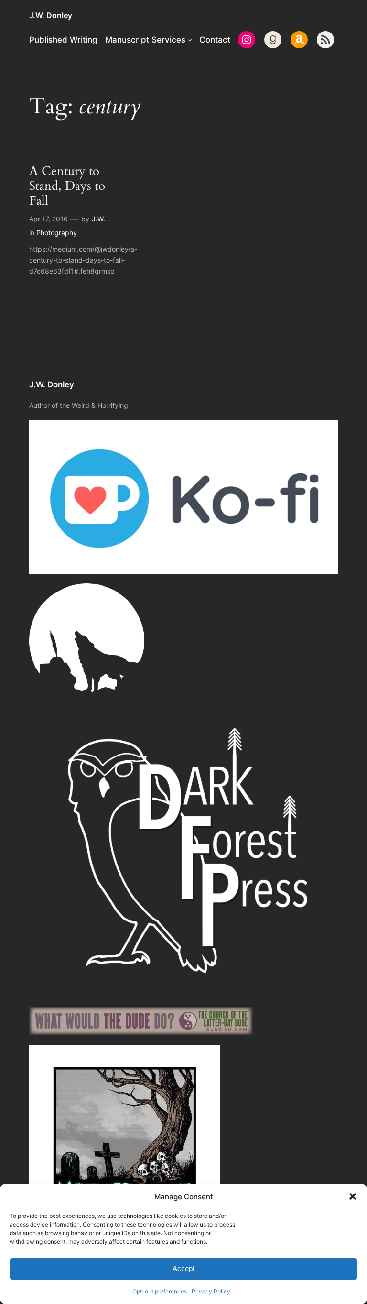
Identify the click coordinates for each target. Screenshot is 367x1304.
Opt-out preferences (159, 1291)
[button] (352, 1196)
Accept (183, 1268)
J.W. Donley (50, 15)
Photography (56, 233)
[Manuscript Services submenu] (189, 39)
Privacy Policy (211, 1291)
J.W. (98, 219)
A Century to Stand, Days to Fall (67, 186)
